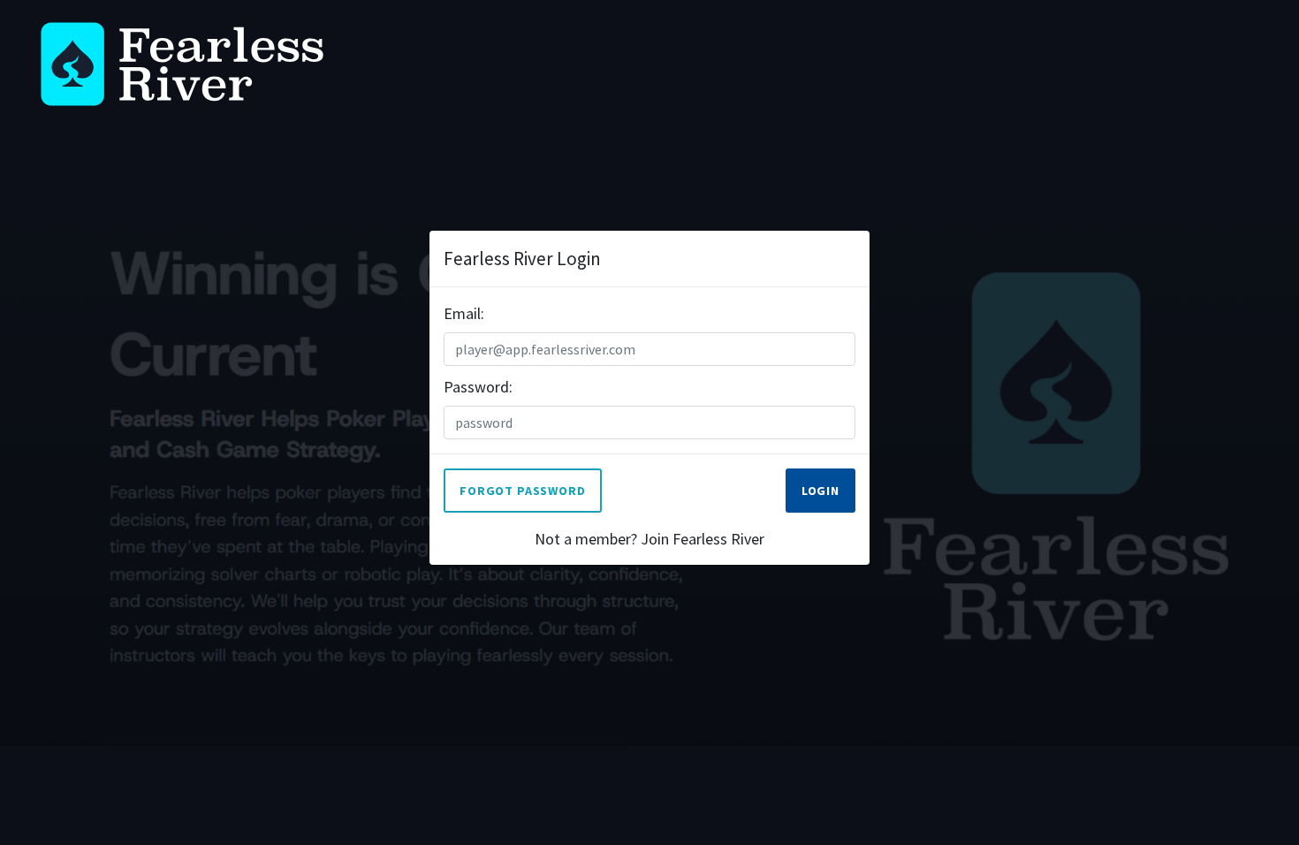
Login (820, 491)
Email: (464, 313)
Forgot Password (523, 491)
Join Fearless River (702, 539)
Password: (478, 387)
